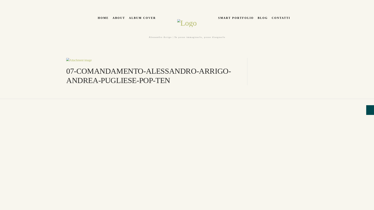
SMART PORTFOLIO (236, 18)
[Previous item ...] (110, 60)
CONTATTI (281, 18)
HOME (103, 18)
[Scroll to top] (2, 101)
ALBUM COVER (142, 18)
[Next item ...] (198, 60)
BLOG (263, 18)
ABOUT (119, 18)
